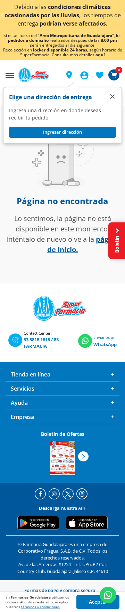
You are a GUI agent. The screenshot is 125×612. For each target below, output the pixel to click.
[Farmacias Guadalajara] (38, 75)
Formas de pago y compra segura (59, 590)
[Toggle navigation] (10, 74)
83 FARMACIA (41, 343)
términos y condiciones (40, 606)
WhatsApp (105, 344)
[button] (69, 75)
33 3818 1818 (37, 339)
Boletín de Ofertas (62, 434)
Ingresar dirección (62, 132)
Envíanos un (104, 337)
